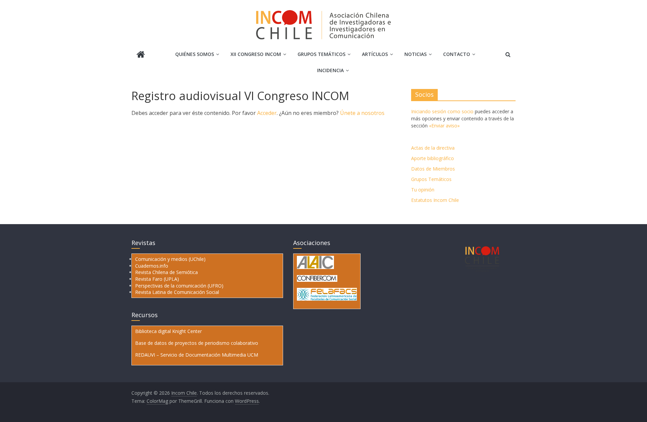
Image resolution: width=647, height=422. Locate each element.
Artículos (375, 54)
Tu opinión (422, 189)
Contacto (456, 54)
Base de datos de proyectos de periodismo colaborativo (196, 343)
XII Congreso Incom (255, 54)
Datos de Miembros (433, 168)
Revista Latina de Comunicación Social (177, 292)
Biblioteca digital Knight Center (168, 331)
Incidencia (330, 70)
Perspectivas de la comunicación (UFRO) (179, 285)
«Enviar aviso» (444, 125)
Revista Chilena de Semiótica (166, 272)
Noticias (415, 54)
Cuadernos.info (151, 266)
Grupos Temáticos (431, 179)
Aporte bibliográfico (432, 158)
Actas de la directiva (433, 148)
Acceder (267, 113)
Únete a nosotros (362, 113)
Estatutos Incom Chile (435, 200)
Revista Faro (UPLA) (157, 279)
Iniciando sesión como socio (442, 111)
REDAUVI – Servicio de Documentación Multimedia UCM (196, 355)
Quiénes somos (194, 54)
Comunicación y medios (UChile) (170, 259)
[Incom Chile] (140, 55)
